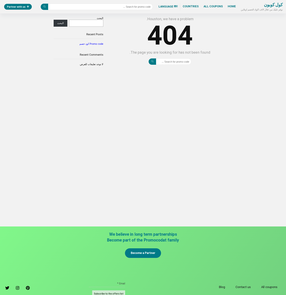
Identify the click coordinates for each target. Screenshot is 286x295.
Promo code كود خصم (91, 43)
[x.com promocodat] (7, 288)
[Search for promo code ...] (44, 7)
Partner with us (16, 6)
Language (166, 6)
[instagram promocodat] (18, 288)
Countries (191, 6)
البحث (100, 18)
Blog (222, 287)
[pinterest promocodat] (28, 288)
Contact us (243, 287)
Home (232, 6)
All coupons (213, 6)
